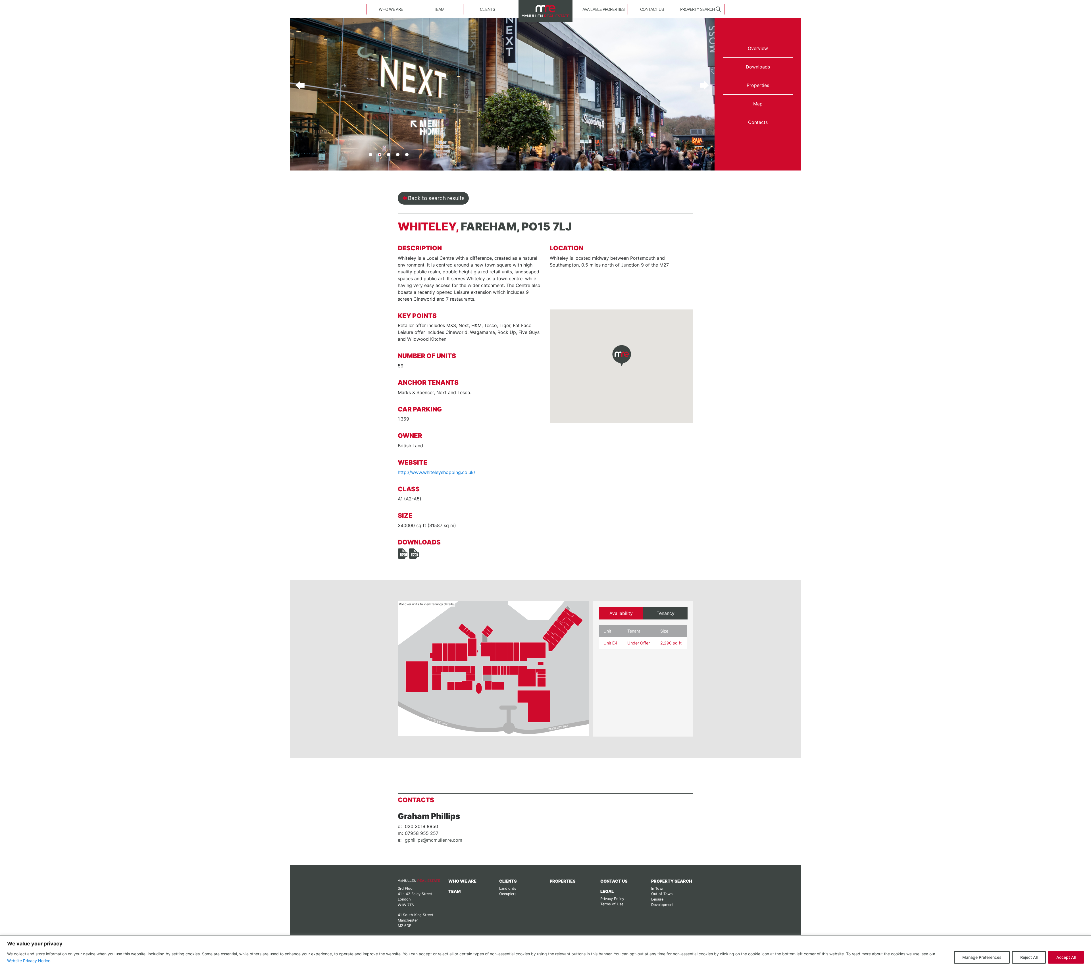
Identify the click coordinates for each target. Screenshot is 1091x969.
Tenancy (665, 613)
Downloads (758, 67)
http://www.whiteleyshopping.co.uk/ (436, 472)
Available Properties (603, 9)
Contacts (758, 122)
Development (662, 905)
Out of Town (661, 894)
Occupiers (508, 894)
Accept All (1066, 957)
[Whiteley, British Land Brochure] (402, 553)
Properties (758, 85)
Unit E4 (610, 643)
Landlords (507, 888)
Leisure (657, 899)
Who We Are (391, 9)
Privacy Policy (612, 899)
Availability (621, 613)
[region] (545, 952)
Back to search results (436, 198)
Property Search (697, 9)
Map (758, 104)
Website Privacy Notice (28, 960)
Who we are (462, 881)
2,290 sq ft (671, 643)
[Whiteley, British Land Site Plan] (414, 553)
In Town (657, 888)
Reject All (1029, 957)
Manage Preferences (982, 957)
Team (439, 9)
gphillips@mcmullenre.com (433, 840)
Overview (758, 48)
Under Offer (638, 643)
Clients (487, 9)
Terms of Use (611, 904)
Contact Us (652, 9)
